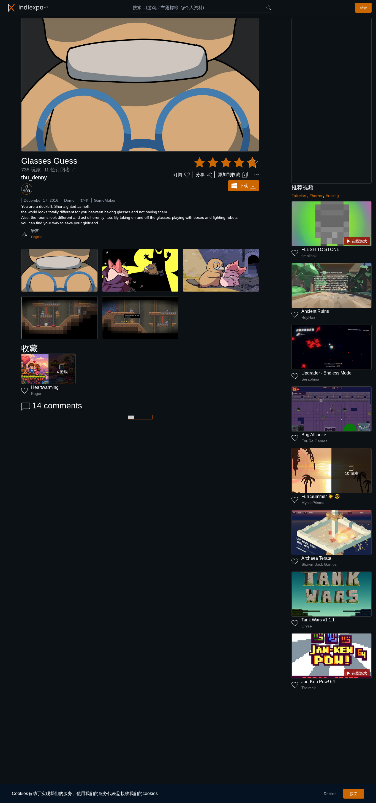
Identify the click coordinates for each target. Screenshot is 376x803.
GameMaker (105, 200)
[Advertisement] (332, 100)
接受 (354, 793)
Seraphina (310, 379)
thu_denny (34, 177)
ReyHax (308, 317)
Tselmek (308, 688)
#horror (316, 195)
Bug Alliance (313, 434)
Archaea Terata (316, 558)
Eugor (36, 393)
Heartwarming (45, 387)
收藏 (29, 348)
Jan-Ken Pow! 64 (318, 681)
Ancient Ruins (315, 311)
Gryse (306, 626)
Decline (330, 793)
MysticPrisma (313, 502)
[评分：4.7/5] (226, 162)
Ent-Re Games (314, 441)
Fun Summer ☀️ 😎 (320, 496)
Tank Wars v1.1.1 (318, 620)
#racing (332, 195)
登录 (363, 8)
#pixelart (298, 195)
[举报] (256, 174)
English (36, 237)
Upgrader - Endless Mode (326, 373)
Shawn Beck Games (319, 564)
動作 (84, 200)
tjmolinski (309, 256)
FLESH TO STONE (320, 249)
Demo (69, 200)
